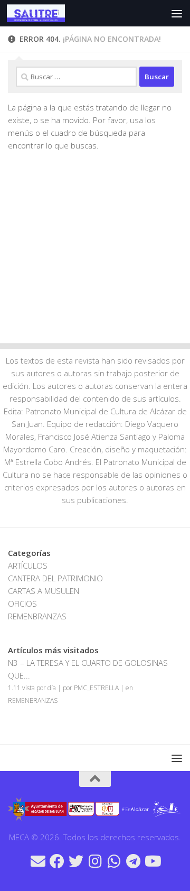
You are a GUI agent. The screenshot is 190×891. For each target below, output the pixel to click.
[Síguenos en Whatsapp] (114, 861)
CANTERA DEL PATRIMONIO (55, 578)
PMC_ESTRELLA (96, 687)
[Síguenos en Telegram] (133, 861)
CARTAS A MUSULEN (43, 591)
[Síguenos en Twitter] (76, 861)
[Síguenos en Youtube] (152, 861)
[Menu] (177, 13)
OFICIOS (22, 603)
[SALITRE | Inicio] (45, 13)
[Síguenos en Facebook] (57, 861)
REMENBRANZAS (37, 616)
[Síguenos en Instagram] (95, 861)
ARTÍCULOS (28, 565)
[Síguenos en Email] (38, 861)
